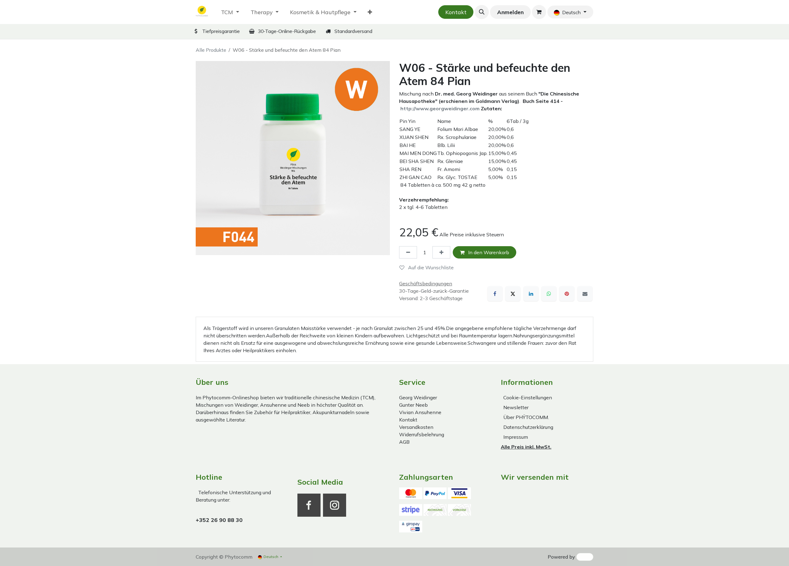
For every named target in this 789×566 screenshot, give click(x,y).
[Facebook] (495, 293)
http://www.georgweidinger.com (440, 108)
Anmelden (510, 12)
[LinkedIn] (531, 293)
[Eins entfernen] (408, 252)
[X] (512, 293)
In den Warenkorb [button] (488, 252)
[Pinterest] (566, 293)
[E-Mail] (585, 293)
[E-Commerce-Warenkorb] (539, 12)
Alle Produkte (211, 50)
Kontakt (456, 12)
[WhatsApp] (549, 293)
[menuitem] (230, 12)
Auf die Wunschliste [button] (430, 267)
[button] (482, 12)
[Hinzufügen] (441, 252)
